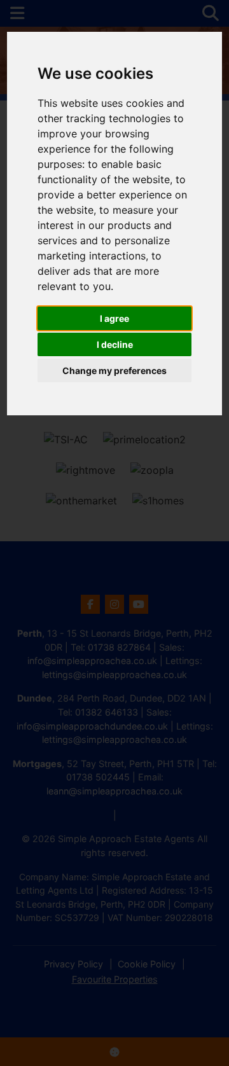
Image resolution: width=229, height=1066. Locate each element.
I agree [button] (114, 318)
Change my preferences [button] (114, 370)
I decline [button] (115, 344)
